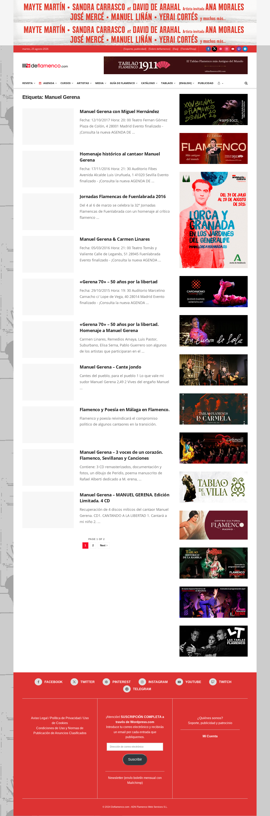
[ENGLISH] (185, 83)
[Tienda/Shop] (188, 49)
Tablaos (167, 83)
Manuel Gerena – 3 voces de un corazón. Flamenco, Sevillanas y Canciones (121, 455)
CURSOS (65, 83)
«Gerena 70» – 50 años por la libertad (119, 281)
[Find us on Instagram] (226, 48)
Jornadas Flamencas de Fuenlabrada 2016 (123, 196)
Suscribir (135, 759)
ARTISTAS (83, 83)
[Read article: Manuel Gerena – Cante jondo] (48, 382)
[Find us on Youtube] (232, 48)
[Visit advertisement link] (135, 11)
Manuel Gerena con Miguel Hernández (119, 111)
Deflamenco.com (120, 807)
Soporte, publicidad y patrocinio (210, 723)
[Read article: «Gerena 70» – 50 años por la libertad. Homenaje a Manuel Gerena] (48, 339)
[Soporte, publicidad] (135, 49)
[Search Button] (246, 83)
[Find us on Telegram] (245, 48)
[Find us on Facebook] (208, 48)
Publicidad (205, 83)
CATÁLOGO (148, 83)
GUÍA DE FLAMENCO (122, 83)
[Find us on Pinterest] (220, 48)
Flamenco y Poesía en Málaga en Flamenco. (124, 409)
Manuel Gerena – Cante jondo (110, 367)
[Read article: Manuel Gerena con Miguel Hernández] (48, 126)
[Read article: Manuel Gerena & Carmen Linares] (48, 254)
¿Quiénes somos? (210, 718)
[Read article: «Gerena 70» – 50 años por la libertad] (48, 297)
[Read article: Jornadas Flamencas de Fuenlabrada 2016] (48, 211)
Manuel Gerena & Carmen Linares (115, 239)
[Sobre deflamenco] (159, 49)
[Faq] (175, 49)
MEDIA (99, 83)
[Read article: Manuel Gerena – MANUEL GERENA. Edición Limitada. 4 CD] (48, 510)
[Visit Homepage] (45, 65)
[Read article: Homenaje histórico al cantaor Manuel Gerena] (48, 169)
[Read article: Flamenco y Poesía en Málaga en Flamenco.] (48, 424)
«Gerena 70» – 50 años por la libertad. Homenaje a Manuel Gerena (119, 327)
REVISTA (27, 83)
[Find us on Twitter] (214, 48)
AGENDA (48, 83)
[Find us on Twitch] (239, 48)
